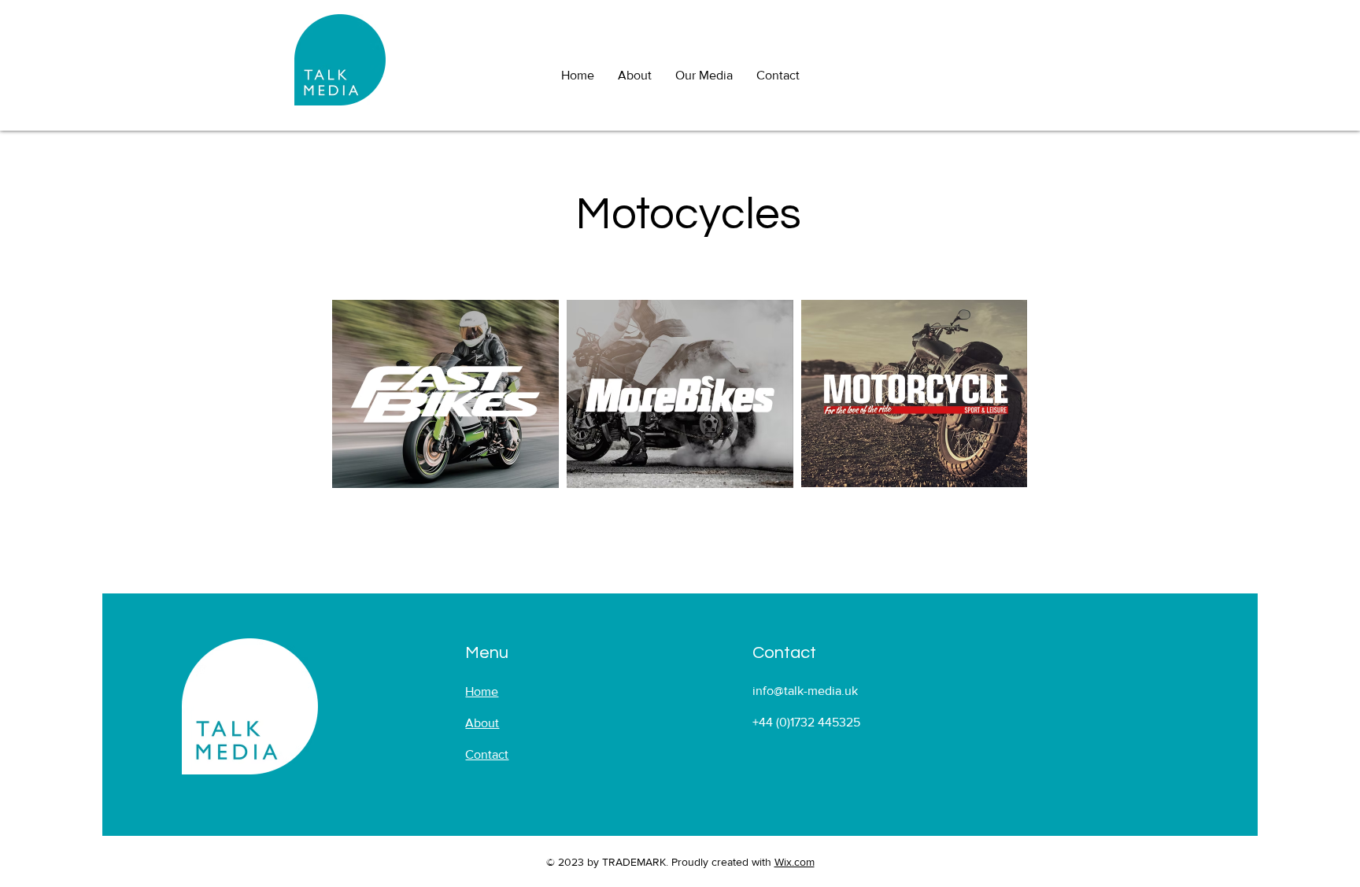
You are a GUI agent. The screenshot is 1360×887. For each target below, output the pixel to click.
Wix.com (794, 862)
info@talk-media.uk (805, 690)
